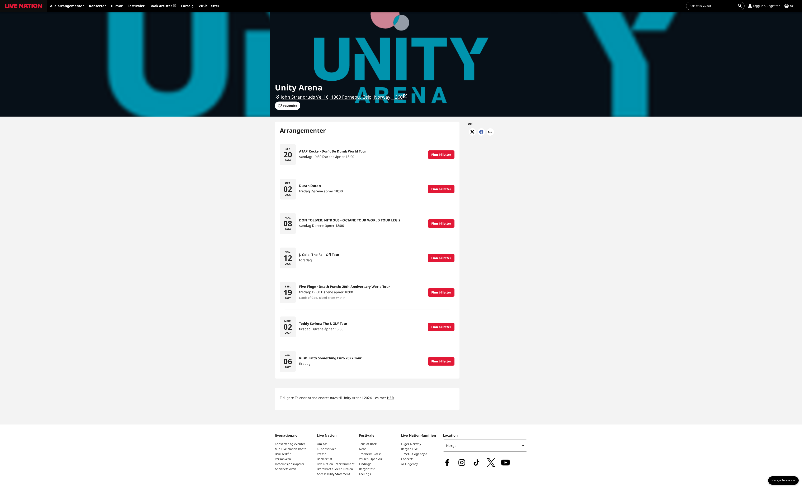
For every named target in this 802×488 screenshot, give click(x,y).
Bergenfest (367, 469)
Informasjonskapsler (289, 464)
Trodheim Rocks (370, 454)
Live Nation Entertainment (335, 464)
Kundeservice (326, 449)
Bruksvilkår (283, 454)
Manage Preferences (783, 480)
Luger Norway (411, 444)
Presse (321, 454)
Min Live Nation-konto (290, 449)
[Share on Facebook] (481, 134)
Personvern (283, 459)
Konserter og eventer (290, 444)
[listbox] (485, 445)
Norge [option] (451, 445)
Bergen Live (409, 449)
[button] (23, 6)
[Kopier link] (490, 132)
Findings (365, 464)
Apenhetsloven (285, 469)
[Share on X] (472, 134)
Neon (363, 449)
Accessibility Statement (333, 474)
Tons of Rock (368, 444)
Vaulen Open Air (370, 459)
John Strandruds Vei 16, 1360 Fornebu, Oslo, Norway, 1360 (342, 97)
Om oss (322, 444)
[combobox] (712, 6)
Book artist (324, 459)
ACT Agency (409, 464)
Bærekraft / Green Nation (335, 469)
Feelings (365, 474)
